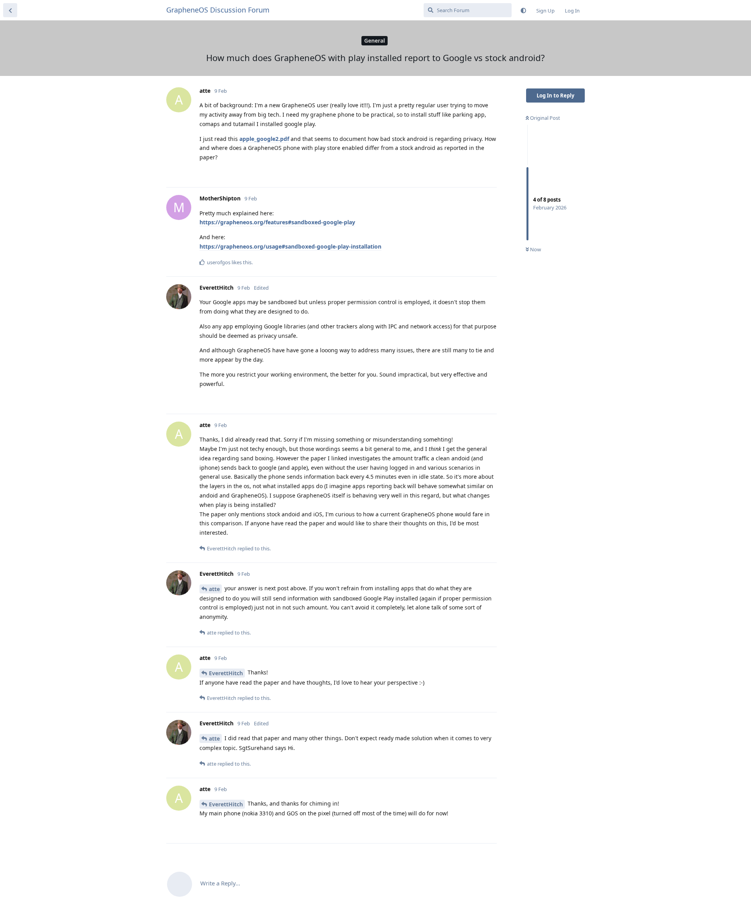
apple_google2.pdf (264, 138)
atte (214, 589)
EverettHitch (226, 673)
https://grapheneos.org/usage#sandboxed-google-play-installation (290, 246)
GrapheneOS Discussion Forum (217, 9)
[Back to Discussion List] (10, 10)
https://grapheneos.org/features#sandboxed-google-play (277, 222)
